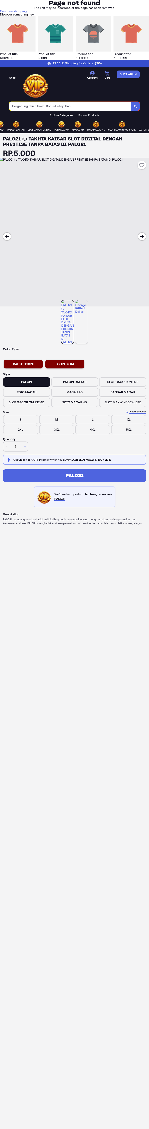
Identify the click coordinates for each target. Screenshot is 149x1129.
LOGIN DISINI (65, 364)
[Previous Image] (7, 236)
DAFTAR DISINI (23, 364)
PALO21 (75, 475)
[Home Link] (35, 85)
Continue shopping (13, 11)
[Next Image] (142, 236)
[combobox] (70, 106)
